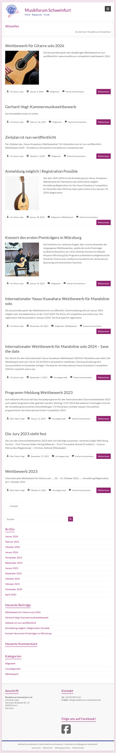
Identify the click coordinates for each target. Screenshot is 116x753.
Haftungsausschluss (62, 748)
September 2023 (13, 562)
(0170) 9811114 (73, 697)
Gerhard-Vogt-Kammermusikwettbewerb (40, 106)
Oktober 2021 (12, 583)
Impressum (36, 748)
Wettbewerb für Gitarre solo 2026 (34, 45)
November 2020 (13, 589)
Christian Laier (17, 91)
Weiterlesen (103, 91)
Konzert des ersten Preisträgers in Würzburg (43, 237)
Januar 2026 (11, 536)
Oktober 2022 (12, 578)
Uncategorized (60, 377)
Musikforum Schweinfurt (48, 10)
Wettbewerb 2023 (21, 471)
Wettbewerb (67, 217)
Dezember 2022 (13, 573)
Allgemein (54, 91)
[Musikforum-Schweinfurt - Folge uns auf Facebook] (66, 732)
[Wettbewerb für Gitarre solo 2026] (22, 52)
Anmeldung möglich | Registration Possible (41, 171)
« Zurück (13, 506)
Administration (78, 748)
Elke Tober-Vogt (17, 418)
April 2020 (10, 594)
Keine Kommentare (75, 91)
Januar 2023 (11, 568)
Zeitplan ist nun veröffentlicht (30, 137)
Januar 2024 (11, 552)
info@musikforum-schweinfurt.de (85, 700)
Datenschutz (48, 748)
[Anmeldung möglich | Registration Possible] (22, 178)
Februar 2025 (12, 541)
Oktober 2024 (12, 546)
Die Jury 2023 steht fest (25, 433)
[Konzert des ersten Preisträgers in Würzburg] (22, 244)
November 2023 (13, 557)
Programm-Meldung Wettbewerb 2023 (39, 392)
